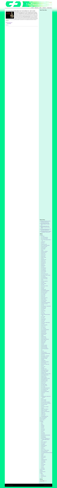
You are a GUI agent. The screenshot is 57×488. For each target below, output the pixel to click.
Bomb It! (43, 258)
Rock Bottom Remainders (45, 361)
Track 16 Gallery (44, 400)
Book (42, 424)
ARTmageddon (44, 247)
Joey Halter (43, 313)
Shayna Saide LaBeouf (45, 371)
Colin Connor (43, 272)
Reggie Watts (43, 360)
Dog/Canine (43, 433)
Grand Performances (44, 297)
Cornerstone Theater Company (46, 275)
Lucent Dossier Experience (45, 329)
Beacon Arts (43, 253)
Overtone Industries (44, 345)
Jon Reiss (43, 317)
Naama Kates (43, 341)
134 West (43, 236)
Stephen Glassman (44, 377)
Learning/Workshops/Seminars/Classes (47, 452)
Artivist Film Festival (44, 246)
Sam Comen (43, 366)
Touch (42, 398)
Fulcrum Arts (43, 295)
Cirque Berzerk (44, 270)
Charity (43, 427)
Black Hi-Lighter (44, 257)
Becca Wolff (43, 256)
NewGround (43, 342)
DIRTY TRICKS (44, 283)
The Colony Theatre (44, 385)
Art (42, 423)
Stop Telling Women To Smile (46, 378)
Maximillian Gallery (44, 333)
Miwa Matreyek (44, 336)
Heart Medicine (44, 301)
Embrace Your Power (45, 291)
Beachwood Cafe (44, 252)
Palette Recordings (44, 346)
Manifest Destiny (44, 330)
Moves (42, 470)
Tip (42, 477)
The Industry (43, 386)
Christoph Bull (44, 269)
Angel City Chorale (44, 244)
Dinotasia (43, 282)
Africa (42, 421)
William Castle (44, 413)
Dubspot (43, 288)
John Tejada (43, 316)
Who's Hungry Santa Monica (45, 411)
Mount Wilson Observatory (45, 339)
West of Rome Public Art (45, 409)
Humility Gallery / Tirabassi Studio (46, 306)
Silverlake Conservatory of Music (46, 373)
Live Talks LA (43, 327)
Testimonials (49, 7)
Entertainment (44, 436)
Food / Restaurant (44, 441)
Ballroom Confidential (44, 251)
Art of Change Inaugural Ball (45, 245)
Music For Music (44, 340)
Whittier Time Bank (44, 410)
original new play (43, 471)
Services (44, 7)
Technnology (43, 464)
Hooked (43, 304)
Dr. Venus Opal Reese (44, 417)
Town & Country (44, 399)
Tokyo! (43, 395)
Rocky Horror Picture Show (45, 364)
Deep (42, 279)
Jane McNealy (44, 308)
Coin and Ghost (44, 271)
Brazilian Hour (44, 263)
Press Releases (44, 476)
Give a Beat (43, 296)
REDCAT (43, 359)
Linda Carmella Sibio (44, 324)
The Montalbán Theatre (45, 389)
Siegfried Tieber (44, 372)
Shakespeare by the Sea (45, 370)
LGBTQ (43, 453)
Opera (43, 458)
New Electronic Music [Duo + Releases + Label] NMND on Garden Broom (46, 231)
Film (42, 440)
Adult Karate (43, 241)
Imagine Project (44, 307)
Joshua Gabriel (44, 318)
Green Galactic (43, 469)
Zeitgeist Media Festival (45, 416)
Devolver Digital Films (45, 281)
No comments (9, 23)
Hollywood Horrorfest (44, 303)
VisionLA (43, 405)
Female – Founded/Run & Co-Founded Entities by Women (46, 439)
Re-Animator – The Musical (45, 355)
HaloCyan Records (44, 300)
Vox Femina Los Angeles (45, 406)
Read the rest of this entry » (9, 22)
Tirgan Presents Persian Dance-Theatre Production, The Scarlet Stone (45, 224)
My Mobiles (49, 485)
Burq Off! (43, 266)
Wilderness (43, 412)
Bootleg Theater (44, 259)
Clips (40, 7)
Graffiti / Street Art (44, 445)
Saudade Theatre (44, 368)
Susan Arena (43, 383)
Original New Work (44, 459)
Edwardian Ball (44, 289)
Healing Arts (43, 446)
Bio (42, 473)
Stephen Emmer (44, 376)
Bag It (42, 250)
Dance (43, 431)
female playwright (43, 418)
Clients (42, 235)
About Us (36, 7)
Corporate (43, 430)
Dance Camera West (44, 278)
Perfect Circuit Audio (44, 347)
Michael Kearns (44, 334)
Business (43, 425)
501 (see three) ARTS (45, 238)
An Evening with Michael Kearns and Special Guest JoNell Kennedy (45, 229)
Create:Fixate (43, 276)
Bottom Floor (43, 260)
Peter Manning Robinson (45, 348)
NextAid (43, 343)
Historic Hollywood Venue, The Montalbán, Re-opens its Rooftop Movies (45, 227)
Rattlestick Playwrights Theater (46, 353)
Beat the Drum (44, 254)
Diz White (43, 284)
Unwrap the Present (44, 404)
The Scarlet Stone (44, 390)
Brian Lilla (43, 264)
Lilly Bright (43, 323)
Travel (42, 466)
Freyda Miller (43, 294)
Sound (43, 463)
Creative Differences (44, 277)
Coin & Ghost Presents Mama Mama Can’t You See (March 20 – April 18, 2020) (20, 10)
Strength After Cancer (45, 379)
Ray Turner (43, 354)
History (43, 447)
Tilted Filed (43, 392)
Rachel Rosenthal (44, 352)
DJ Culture (43, 432)
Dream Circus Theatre (45, 285)
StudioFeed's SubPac (45, 380)
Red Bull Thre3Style (44, 358)
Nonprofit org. (44, 457)
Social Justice (43, 462)
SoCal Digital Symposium (45, 374)
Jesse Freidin (43, 310)
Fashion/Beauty (44, 437)
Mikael (43, 335)
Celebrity (43, 426)
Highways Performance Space (46, 302)
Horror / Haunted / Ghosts (45, 450)
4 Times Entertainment (45, 237)
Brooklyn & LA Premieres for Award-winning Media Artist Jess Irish (45, 221)
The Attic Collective (44, 384)
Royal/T (43, 365)
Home (32, 7)
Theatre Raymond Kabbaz (45, 391)
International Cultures (45, 451)
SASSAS (43, 367)
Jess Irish (43, 309)
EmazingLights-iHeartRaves (45, 290)
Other (41, 472)
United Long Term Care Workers (46, 403)
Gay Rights (43, 444)
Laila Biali (43, 321)
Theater (43, 465)
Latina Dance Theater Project (46, 322)
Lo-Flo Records (44, 328)
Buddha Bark (43, 265)
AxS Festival (43, 248)
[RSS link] (50, 2)
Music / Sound (44, 456)
